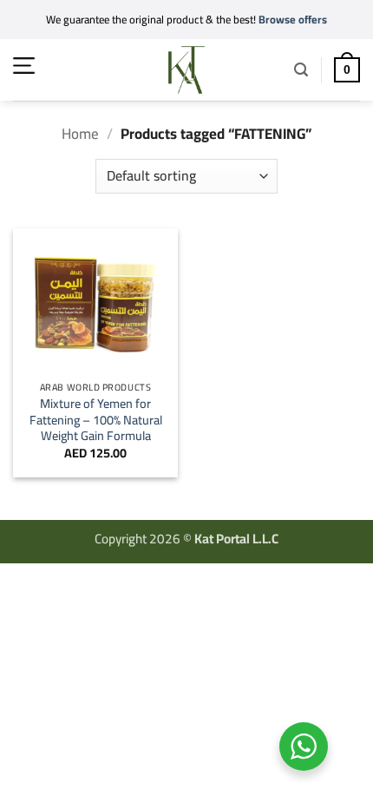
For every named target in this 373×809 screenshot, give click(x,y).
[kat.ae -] (186, 70)
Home (80, 134)
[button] (24, 65)
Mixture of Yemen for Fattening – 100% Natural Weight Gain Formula (95, 420)
